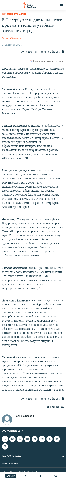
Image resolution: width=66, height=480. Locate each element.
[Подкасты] (57, 439)
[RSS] (49, 439)
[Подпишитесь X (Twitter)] (20, 439)
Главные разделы (14, 14)
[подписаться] (5, 446)
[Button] (29, 52)
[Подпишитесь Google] (5, 439)
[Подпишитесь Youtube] (27, 439)
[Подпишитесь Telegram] (35, 439)
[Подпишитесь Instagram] (42, 439)
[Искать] (56, 476)
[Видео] (41, 476)
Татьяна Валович (11, 38)
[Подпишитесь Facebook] (12, 439)
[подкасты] (26, 476)
